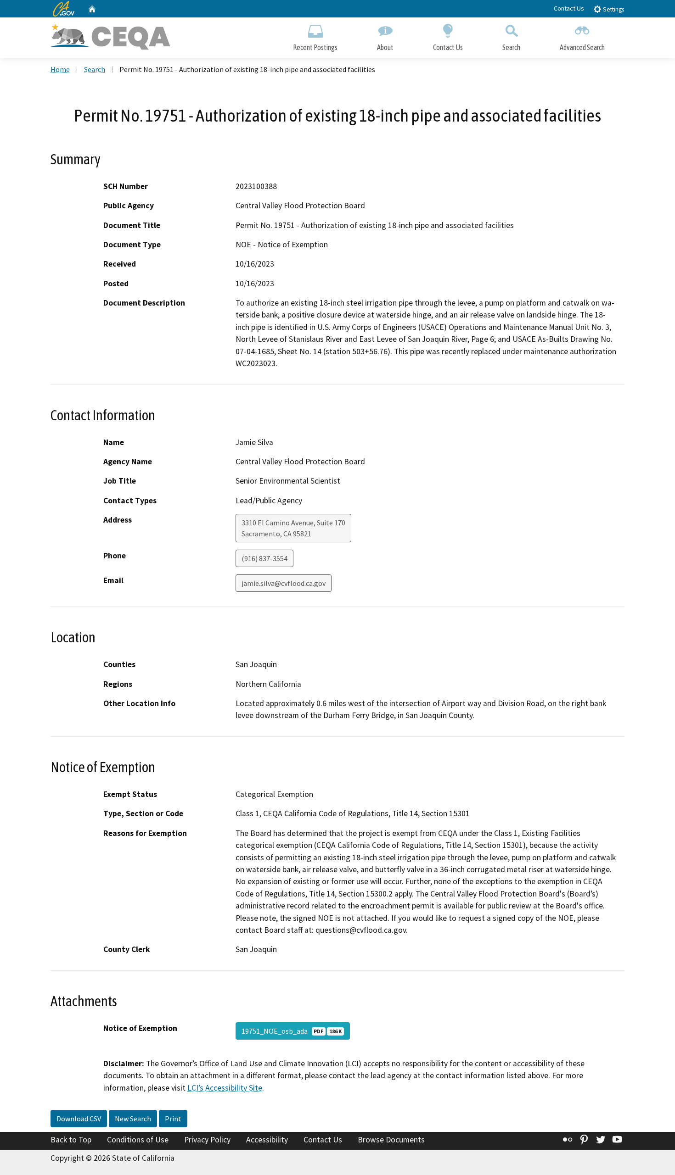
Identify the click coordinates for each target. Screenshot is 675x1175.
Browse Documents (391, 1140)
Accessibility (267, 1140)
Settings (613, 9)
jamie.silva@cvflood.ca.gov (284, 583)
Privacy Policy (207, 1140)
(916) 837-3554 (264, 558)
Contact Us (569, 8)
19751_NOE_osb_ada (292, 1031)
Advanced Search (582, 47)
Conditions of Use (138, 1140)
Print (173, 1118)
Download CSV (78, 1118)
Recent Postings (315, 47)
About (385, 47)
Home (60, 69)
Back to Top (71, 1140)
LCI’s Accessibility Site (224, 1088)
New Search (133, 1118)
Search (511, 47)
